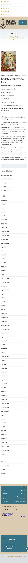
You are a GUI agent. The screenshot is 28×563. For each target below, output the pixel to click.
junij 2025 (3, 255)
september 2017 (5, 465)
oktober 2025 (4, 239)
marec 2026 (4, 219)
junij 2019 (3, 423)
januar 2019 (4, 442)
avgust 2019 (4, 415)
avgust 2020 (4, 383)
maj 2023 (3, 344)
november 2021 (5, 356)
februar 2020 (4, 395)
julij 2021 (3, 360)
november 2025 (5, 235)
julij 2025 (3, 251)
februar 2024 (4, 317)
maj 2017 (3, 473)
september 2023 (5, 337)
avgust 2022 (4, 348)
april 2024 (3, 309)
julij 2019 (3, 419)
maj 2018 (3, 454)
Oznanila (11, 75)
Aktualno (3, 75)
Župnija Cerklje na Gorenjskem (13, 556)
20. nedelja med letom (6, 183)
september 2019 (5, 411)
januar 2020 (4, 399)
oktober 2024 (4, 286)
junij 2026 (3, 208)
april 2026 (3, 215)
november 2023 (5, 329)
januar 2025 (4, 274)
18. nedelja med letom (6, 191)
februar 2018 (4, 462)
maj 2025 (3, 259)
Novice (7, 75)
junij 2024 (3, 301)
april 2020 (3, 387)
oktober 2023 (4, 333)
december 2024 (5, 278)
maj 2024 (3, 305)
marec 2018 (4, 458)
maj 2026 (3, 212)
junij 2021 (3, 364)
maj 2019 (3, 426)
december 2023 (5, 325)
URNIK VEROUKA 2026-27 (7, 179)
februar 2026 (4, 223)
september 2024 (5, 290)
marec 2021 (4, 368)
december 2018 (5, 446)
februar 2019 (4, 438)
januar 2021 (4, 372)
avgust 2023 (4, 341)
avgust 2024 (4, 294)
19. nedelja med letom (6, 187)
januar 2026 (4, 227)
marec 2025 (4, 266)
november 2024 (5, 282)
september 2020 (5, 380)
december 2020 (5, 376)
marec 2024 (4, 313)
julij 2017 (3, 469)
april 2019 (3, 430)
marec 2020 (4, 391)
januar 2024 (4, 321)
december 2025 (5, 231)
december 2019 (5, 403)
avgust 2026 (4, 200)
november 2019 (5, 407)
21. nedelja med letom (6, 175)
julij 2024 (3, 298)
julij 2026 (3, 204)
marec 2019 (4, 434)
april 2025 (3, 262)
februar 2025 (4, 270)
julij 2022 (3, 352)
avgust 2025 (4, 247)
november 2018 (5, 450)
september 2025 (5, 243)
